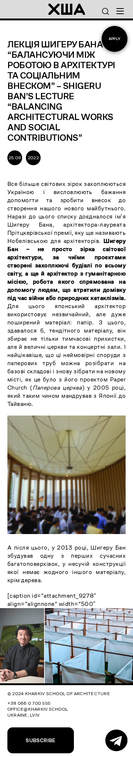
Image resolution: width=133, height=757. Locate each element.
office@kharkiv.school (37, 709)
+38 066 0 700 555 (28, 703)
